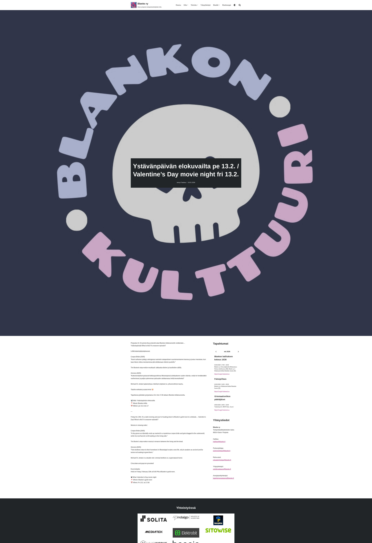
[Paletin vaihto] (235, 5)
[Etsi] (240, 5)
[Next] (238, 351)
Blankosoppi (226, 5)
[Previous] (216, 351)
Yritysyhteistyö (206, 5)
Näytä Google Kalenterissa (221, 374)
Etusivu (178, 5)
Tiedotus (183, 182)
